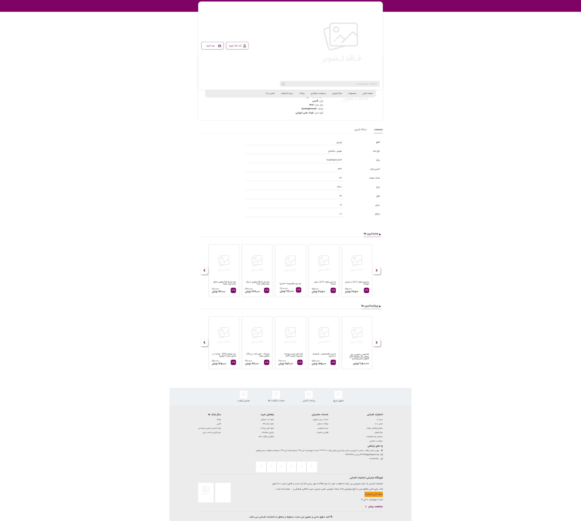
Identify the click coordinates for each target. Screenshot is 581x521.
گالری (219, 424)
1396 (340, 169)
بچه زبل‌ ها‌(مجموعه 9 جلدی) (290, 284)
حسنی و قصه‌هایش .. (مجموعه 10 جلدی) (324, 355)
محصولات (352, 93)
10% (366, 290)
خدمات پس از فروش (320, 419)
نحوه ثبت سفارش (267, 419)
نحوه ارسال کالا (268, 424)
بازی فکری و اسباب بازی (212, 432)
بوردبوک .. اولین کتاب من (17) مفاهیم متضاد (258, 355)
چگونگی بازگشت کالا (266, 437)
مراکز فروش (337, 93)
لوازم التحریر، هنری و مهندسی (209, 428)
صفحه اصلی (367, 93)
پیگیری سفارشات (267, 432)
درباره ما (380, 419)
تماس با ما (270, 93)
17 (341, 205)
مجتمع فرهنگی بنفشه (375, 428)
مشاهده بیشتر (375, 506)
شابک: (320, 109)
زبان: (321, 101)
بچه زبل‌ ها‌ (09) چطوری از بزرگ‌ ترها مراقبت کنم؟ (257, 283)
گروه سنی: (318, 113)
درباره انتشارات (287, 93)
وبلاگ (302, 93)
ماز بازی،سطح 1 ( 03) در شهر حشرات (325, 283)
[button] (204, 270)
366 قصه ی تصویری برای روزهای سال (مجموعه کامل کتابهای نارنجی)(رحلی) (359, 356)
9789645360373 (334, 160)
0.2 (340, 214)
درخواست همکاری (318, 93)
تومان (348, 291)
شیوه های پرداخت (267, 428)
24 (341, 196)
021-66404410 (374, 459)
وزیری (339, 142)
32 (340, 178)
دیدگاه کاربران (360, 129)
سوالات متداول (322, 424)
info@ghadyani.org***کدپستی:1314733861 (362, 455)
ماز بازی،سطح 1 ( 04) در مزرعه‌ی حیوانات (357, 283)
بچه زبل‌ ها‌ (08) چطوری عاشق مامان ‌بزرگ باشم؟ (224, 283)
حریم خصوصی (322, 428)
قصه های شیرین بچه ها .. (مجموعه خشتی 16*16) (293, 355)
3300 (339, 187)
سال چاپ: (318, 105)
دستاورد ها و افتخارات (374, 437)
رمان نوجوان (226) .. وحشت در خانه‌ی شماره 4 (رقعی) (224, 355)
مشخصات (378, 129)
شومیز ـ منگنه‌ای (335, 151)
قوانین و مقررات (322, 432)
